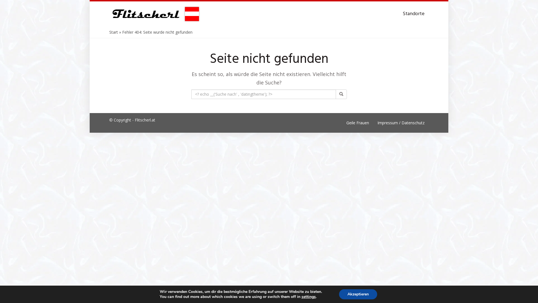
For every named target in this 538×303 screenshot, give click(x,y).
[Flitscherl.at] (155, 14)
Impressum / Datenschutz (401, 122)
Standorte (414, 14)
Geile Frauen (357, 122)
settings (309, 296)
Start (113, 32)
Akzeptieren (358, 294)
